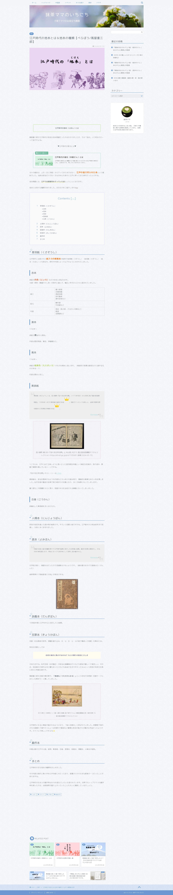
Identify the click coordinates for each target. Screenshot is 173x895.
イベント (68, 3)
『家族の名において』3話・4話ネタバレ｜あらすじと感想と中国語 (127, 64)
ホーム (34, 3)
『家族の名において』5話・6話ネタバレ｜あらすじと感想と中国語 (127, 48)
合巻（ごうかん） (49, 219)
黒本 (44, 211)
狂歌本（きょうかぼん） (49, 233)
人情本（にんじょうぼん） (49, 224)
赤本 (44, 209)
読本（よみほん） (46, 227)
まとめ (42, 239)
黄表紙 (45, 216)
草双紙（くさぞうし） (48, 206)
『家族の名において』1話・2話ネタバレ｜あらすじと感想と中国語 (127, 71)
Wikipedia (94, 415)
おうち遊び (79, 3)
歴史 (90, 3)
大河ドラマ (41, 794)
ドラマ (99, 3)
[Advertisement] (67, 107)
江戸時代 (50, 794)
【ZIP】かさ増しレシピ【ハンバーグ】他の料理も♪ (128, 56)
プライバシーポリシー (37, 892)
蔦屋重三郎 (57, 794)
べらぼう (33, 794)
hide (73, 199)
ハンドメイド (45, 3)
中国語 (57, 3)
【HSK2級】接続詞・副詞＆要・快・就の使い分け (128, 79)
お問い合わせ (49, 892)
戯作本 (42, 236)
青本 (44, 214)
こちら (58, 473)
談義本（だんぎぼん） (48, 230)
